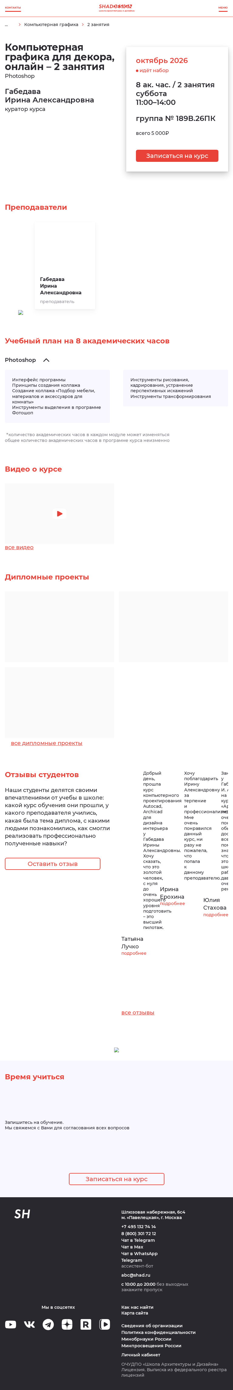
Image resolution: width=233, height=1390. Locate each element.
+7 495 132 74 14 (138, 1226)
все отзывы (137, 1012)
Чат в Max (132, 1247)
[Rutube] (86, 1324)
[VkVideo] (104, 1324)
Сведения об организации (152, 1325)
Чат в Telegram (138, 1240)
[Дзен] (67, 1324)
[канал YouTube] (10, 1324)
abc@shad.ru (135, 1275)
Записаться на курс (177, 155)
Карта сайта (134, 1313)
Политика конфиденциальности (158, 1332)
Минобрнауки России (146, 1339)
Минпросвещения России (151, 1345)
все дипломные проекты (47, 743)
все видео (19, 547)
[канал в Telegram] (48, 1324)
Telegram (131, 1260)
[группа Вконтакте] (29, 1324)
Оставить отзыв (53, 863)
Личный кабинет (140, 1355)
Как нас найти (137, 1307)
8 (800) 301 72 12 (138, 1233)
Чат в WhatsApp (139, 1253)
